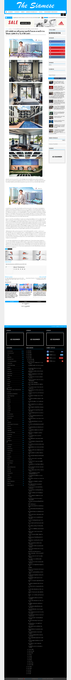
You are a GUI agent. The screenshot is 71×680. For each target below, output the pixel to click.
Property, (17, 35)
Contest (9, 452)
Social (8, 379)
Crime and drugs (11, 432)
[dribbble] (59, 327)
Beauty (9, 399)
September (30, 651)
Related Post (8, 282)
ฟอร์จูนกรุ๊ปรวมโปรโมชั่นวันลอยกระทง (34, 551)
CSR (8, 355)
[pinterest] (56, 327)
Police (8, 454)
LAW (8, 464)
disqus (25, 301)
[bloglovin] (57, 327)
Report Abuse (52, 75)
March (29, 661)
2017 (28, 673)
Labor (8, 475)
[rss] (60, 327)
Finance (7, 284)
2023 (28, 356)
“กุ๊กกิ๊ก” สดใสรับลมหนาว (32, 504)
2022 (28, 357)
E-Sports (9, 456)
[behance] (62, 327)
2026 (28, 351)
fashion (9, 401)
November (30, 361)
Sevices (9, 483)
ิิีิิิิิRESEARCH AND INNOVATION (14, 389)
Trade (8, 377)
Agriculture (9, 373)
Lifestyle (9, 446)
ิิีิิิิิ (7, 442)
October (30, 649)
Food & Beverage (11, 365)
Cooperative (10, 473)
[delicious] (65, 327)
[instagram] (63, 327)
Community (10, 450)
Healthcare (26, 17)
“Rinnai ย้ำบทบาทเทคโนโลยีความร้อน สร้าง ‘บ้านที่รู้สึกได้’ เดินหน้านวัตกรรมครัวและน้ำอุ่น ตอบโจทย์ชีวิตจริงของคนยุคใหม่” (57, 108)
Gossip (8, 438)
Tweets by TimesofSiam (53, 144)
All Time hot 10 (51, 78)
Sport (8, 403)
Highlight (57, 78)
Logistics (9, 477)
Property (21, 284)
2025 (28, 352)
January (29, 664)
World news (10, 462)
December (30, 359)
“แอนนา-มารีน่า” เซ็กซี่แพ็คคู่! (33, 382)
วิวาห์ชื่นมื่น (30, 567)
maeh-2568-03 (10, 485)
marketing (9, 375)
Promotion (9, 418)
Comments (63, 78)
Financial (9, 428)
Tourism (9, 391)
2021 (28, 666)
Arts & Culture (10, 416)
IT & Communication (11, 361)
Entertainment (10, 353)
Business (9, 357)
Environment (10, 414)
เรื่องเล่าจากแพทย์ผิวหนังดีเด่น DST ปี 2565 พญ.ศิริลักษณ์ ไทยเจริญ (59, 113)
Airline (8, 397)
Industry (9, 422)
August (29, 652)
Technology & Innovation (12, 424)
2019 (28, 670)
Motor (8, 383)
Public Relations (11, 481)
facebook (39, 301)
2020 (28, 668)
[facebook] (51, 327)
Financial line (10, 359)
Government (10, 351)
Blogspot (40, 678)
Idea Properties (10, 395)
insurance (9, 440)
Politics (9, 426)
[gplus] (55, 327)
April (29, 659)
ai (7, 420)
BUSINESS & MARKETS (12, 393)
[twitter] (53, 327)
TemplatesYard (28, 678)
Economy (9, 436)
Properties (9, 434)
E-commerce (10, 460)
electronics (9, 448)
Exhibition (9, 387)
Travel (8, 385)
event (8, 412)
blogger (12, 301)
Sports (8, 367)
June (29, 656)
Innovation (9, 444)
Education (9, 371)
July (29, 654)
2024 (28, 354)
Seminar (9, 471)
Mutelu (8, 479)
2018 (28, 671)
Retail (8, 458)
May (29, 657)
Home (7, 326)
